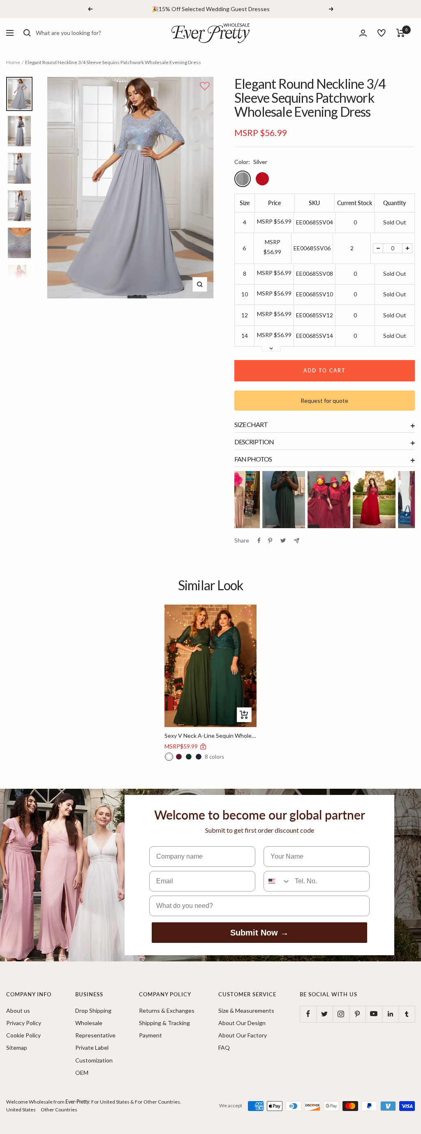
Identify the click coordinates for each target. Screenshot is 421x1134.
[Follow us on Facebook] (308, 1014)
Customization (94, 1060)
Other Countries (59, 1109)
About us (18, 1010)
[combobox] (97, 33)
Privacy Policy (23, 1022)
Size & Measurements (246, 1010)
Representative (95, 1035)
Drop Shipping (93, 1010)
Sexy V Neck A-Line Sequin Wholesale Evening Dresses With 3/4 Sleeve (210, 735)
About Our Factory (242, 1035)
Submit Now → (259, 932)
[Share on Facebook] (259, 540)
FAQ (224, 1047)
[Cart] (400, 33)
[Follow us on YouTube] (373, 1014)
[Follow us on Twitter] (324, 1014)
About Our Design (242, 1022)
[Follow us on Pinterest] (357, 1014)
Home (13, 62)
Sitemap (16, 1047)
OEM (81, 1072)
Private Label (92, 1047)
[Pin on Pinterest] (270, 540)
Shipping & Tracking (164, 1022)
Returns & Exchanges (166, 1010)
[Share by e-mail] (296, 540)
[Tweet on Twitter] (283, 540)
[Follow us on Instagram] (341, 1014)
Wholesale (88, 1022)
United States (21, 1109)
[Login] (363, 33)
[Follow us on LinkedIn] (390, 1014)
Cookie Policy (23, 1035)
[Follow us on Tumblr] (406, 1014)
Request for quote (324, 400)
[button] (205, 86)
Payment (150, 1035)
